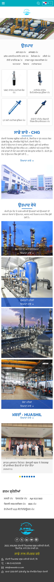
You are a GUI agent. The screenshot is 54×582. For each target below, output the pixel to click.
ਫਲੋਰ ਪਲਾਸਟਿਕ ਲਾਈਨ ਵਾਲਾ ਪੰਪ (16, 56)
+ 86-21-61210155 (13, 563)
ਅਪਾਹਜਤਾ (17, 64)
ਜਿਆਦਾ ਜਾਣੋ (26, 161)
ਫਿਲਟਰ (26, 64)
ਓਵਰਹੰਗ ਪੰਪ (21, 498)
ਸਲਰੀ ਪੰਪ (8, 498)
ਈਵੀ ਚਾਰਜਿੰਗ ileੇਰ (14, 60)
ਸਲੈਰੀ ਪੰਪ (46, 56)
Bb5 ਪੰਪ (32, 504)
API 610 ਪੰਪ (21, 52)
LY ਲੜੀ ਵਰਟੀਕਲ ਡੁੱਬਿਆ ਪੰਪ (14, 120)
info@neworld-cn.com (14, 567)
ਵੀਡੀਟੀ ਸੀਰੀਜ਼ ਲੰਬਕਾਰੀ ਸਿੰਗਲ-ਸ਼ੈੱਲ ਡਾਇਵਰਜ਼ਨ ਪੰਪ (40, 120)
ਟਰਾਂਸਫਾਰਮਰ (36, 64)
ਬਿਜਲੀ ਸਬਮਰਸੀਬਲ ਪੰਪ (15, 504)
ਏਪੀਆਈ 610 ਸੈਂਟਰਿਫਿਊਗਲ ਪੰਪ (19, 509)
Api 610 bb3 (36, 498)
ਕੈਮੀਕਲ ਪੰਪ (35, 56)
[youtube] (31, 540)
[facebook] (17, 540)
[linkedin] (27, 540)
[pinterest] (36, 540)
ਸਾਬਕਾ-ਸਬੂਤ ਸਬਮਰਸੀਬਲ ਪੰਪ (36, 60)
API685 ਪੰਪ (33, 52)
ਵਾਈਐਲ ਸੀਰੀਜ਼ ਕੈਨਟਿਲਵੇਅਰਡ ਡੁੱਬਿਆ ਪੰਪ (40, 91)
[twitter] (22, 540)
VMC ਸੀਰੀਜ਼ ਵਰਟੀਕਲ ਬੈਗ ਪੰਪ (14, 91)
